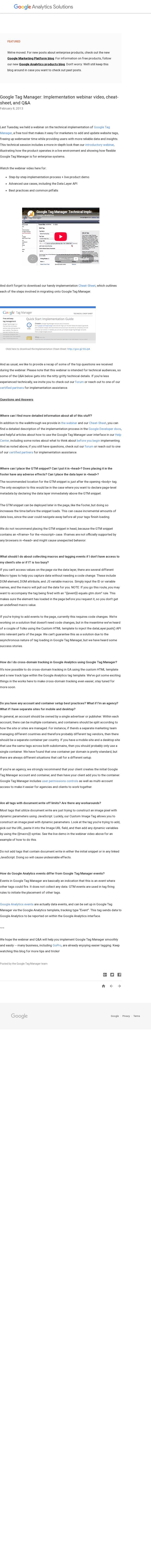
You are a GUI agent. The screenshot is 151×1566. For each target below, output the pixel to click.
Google (115, 1016)
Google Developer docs (105, 429)
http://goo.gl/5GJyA (78, 348)
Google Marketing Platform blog (30, 58)
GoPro (57, 945)
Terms (137, 1016)
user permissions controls (60, 781)
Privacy (126, 1016)
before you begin (88, 440)
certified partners (12, 388)
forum (79, 382)
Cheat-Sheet (87, 285)
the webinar (69, 423)
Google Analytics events (17, 904)
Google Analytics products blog (42, 64)
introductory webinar (99, 145)
